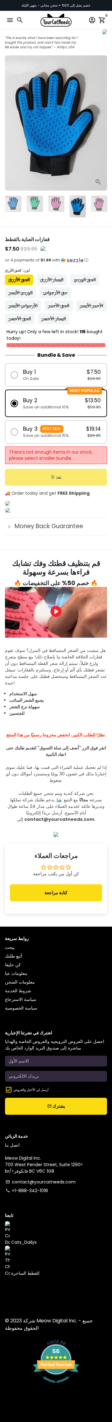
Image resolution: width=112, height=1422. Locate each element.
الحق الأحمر (58, 306)
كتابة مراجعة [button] (56, 893)
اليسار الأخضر (53, 319)
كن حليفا (13, 965)
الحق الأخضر (19, 319)
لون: (17, 270)
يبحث (10, 947)
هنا (60, 800)
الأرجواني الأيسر (23, 306)
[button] (56, 262)
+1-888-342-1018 (27, 1190)
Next (101, 123)
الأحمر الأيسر (91, 306)
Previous (10, 123)
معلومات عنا (16, 973)
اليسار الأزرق (51, 280)
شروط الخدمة (18, 991)
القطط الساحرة (25, 1273)
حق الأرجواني (55, 293)
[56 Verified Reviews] (56, 1386)
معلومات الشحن (20, 982)
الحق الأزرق (19, 280)
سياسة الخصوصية (21, 1008)
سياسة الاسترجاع (20, 999)
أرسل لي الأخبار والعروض (31, 1089)
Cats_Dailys (23, 1242)
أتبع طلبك (13, 956)
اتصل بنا (12, 1145)
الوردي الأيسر (20, 293)
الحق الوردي (85, 280)
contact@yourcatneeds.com (41, 1182)
